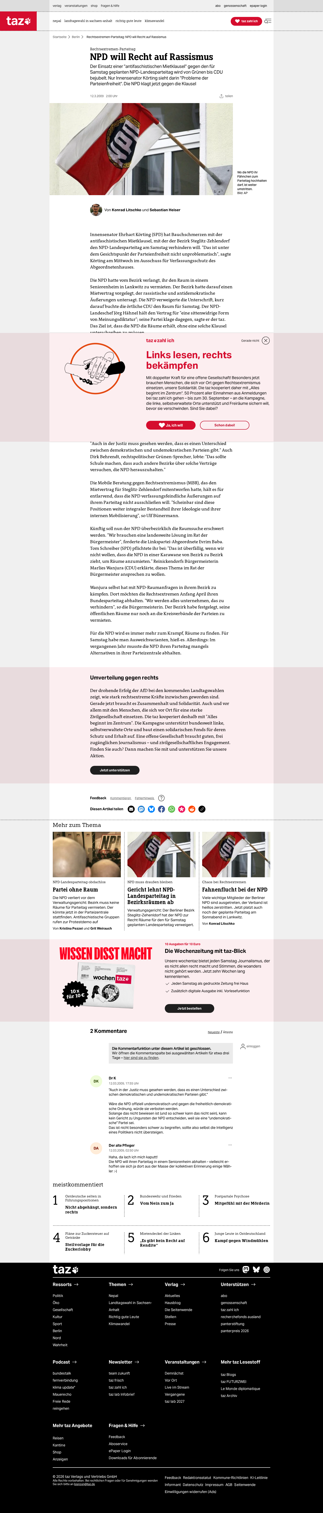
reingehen (61, 1408)
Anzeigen (60, 1459)
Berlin (76, 36)
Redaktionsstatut (197, 1477)
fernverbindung (65, 1380)
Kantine (59, 1445)
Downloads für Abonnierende (133, 1458)
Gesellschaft (63, 1310)
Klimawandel (119, 1324)
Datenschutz (193, 1484)
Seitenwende (245, 1484)
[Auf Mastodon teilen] (141, 809)
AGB (229, 1484)
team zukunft (119, 1373)
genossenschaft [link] (235, 6)
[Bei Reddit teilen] (191, 809)
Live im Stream (177, 1387)
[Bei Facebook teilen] (161, 809)
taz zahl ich (230, 1310)
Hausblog (173, 1302)
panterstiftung (232, 1324)
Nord (57, 1338)
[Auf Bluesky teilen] (151, 809)
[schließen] (265, 340)
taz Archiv (229, 1395)
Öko (56, 1302)
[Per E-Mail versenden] (131, 809)
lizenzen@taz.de (84, 1484)
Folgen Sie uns (229, 1270)
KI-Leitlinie (259, 1477)
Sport (57, 1324)
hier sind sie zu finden (141, 1057)
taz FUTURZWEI (233, 1381)
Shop (57, 1452)
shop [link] (94, 6)
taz (66, 1270)
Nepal (113, 1295)
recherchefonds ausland (241, 1317)
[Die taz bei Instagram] (266, 1272)
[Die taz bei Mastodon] (246, 1272)
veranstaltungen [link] (76, 6)
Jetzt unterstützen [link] (115, 770)
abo (224, 1295)
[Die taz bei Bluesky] (256, 1272)
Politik (58, 1295)
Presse (170, 1324)
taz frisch (116, 1380)
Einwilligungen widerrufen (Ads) (190, 1491)
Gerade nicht (250, 341)
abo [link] (218, 6)
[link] (58, 21)
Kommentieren (121, 798)
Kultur (58, 1317)
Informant (173, 1484)
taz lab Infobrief (121, 1394)
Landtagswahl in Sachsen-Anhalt (130, 1306)
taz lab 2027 (175, 1401)
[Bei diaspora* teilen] (181, 809)
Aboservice (118, 1444)
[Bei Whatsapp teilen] (171, 809)
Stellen (170, 1317)
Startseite (60, 36)
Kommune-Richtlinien (231, 1477)
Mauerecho (62, 1394)
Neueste (214, 1032)
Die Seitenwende (178, 1310)
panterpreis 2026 (235, 1331)
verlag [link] (57, 6)
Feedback (117, 1437)
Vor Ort (171, 1380)
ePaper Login (120, 1451)
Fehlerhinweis (145, 798)
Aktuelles (172, 1295)
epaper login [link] (258, 6)
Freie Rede (61, 1401)
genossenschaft (234, 1302)
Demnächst (174, 1373)
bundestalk (62, 1373)
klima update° (64, 1387)
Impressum (214, 1484)
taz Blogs (228, 1374)
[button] (267, 21)
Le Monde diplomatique (240, 1388)
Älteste (228, 1032)
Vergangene (175, 1394)
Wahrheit (60, 1345)
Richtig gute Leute (124, 1317)
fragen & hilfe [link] (110, 6)
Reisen (58, 1438)
